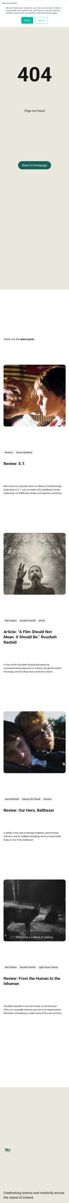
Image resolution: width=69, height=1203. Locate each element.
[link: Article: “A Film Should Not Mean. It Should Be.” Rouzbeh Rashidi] (35, 594)
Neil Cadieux (11, 621)
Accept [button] (27, 20)
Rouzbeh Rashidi (28, 621)
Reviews (9, 452)
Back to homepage (34, 165)
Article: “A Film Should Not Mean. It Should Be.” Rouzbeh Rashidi (30, 637)
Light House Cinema (48, 967)
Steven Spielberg (24, 452)
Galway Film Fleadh (31, 799)
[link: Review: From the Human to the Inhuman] (35, 940)
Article (42, 621)
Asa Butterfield (12, 799)
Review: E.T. (14, 464)
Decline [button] (41, 20)
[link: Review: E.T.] (35, 425)
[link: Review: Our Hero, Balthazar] (35, 772)
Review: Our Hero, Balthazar (29, 810)
